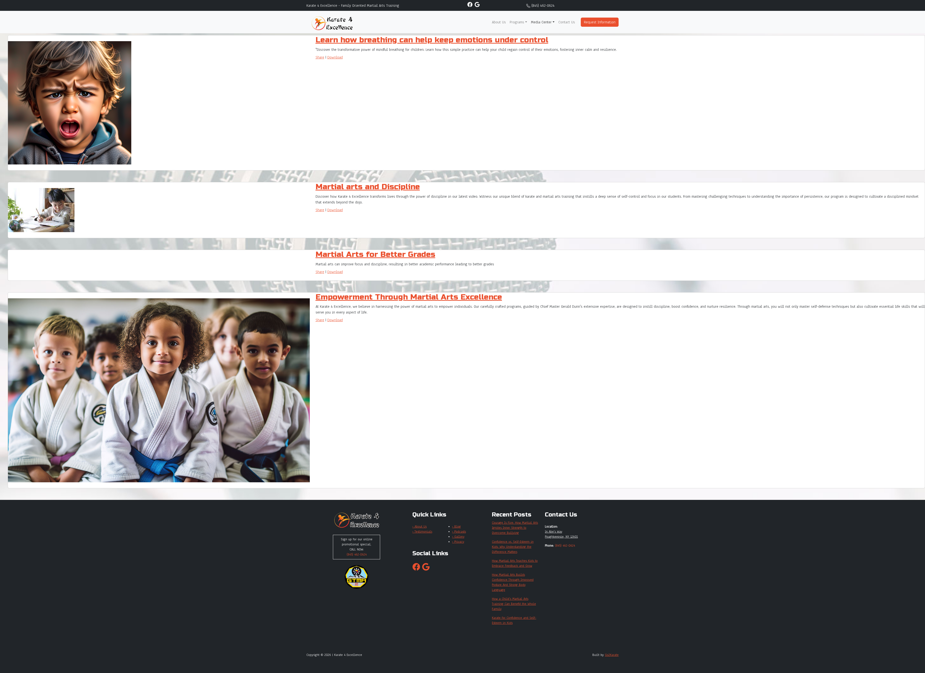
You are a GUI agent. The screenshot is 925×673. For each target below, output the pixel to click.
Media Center (541, 22)
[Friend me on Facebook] (470, 4)
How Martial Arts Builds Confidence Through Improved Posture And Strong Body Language (513, 582)
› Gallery (458, 537)
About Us (499, 22)
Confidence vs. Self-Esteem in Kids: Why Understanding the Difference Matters (513, 547)
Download (335, 57)
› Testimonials (422, 531)
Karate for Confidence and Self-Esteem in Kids (514, 620)
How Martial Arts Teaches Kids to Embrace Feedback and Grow (515, 563)
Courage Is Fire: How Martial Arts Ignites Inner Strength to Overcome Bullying (515, 528)
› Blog (456, 526)
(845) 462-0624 (543, 5)
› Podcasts (459, 531)
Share (320, 57)
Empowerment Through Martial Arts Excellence (409, 297)
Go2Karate (612, 655)
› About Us (419, 526)
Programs (517, 22)
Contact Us (566, 22)
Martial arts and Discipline (368, 186)
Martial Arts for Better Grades (375, 254)
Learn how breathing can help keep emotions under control (432, 40)
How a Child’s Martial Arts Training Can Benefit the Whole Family (514, 604)
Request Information (599, 22)
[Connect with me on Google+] (477, 4)
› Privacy (458, 542)
